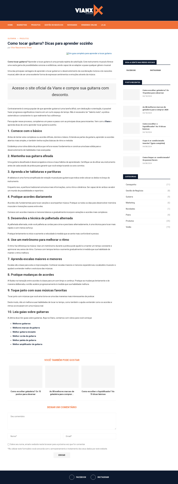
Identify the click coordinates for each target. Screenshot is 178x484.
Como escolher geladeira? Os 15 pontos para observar (156, 91)
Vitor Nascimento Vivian (21, 47)
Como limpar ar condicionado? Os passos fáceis (156, 158)
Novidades (72, 25)
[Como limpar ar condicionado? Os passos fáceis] (131, 161)
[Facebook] (162, 25)
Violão (148, 227)
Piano (148, 215)
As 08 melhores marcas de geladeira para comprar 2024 (155, 108)
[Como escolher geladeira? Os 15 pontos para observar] (25, 377)
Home (10, 25)
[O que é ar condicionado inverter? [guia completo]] (131, 145)
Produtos (35, 25)
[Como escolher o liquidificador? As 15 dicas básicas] (98, 377)
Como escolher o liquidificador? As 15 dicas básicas (154, 126)
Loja (103, 25)
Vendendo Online (89, 25)
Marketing (22, 25)
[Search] (169, 25)
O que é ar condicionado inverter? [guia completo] (154, 142)
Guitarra (148, 197)
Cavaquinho (148, 184)
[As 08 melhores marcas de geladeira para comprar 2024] (62, 377)
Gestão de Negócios (53, 25)
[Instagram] (165, 25)
